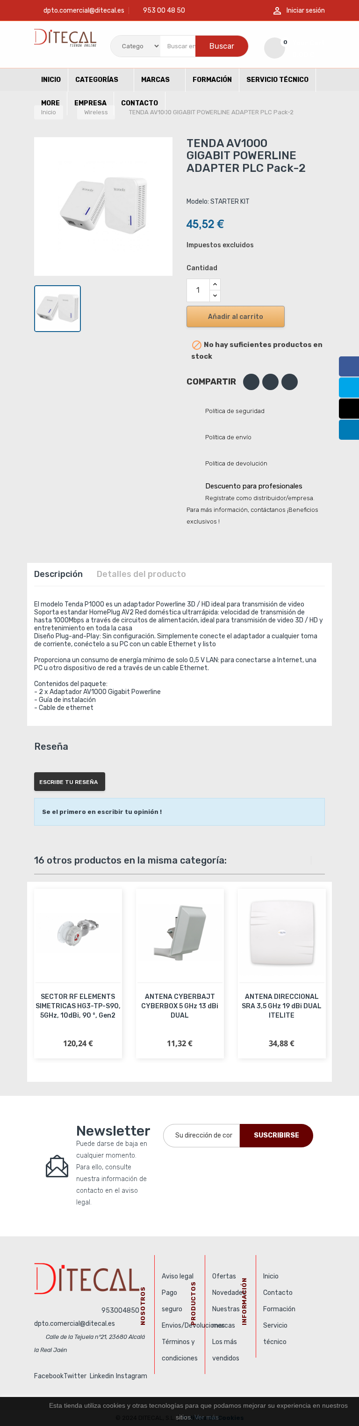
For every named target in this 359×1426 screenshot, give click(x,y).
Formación (279, 1309)
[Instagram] (349, 409)
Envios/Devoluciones (193, 1326)
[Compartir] (251, 382)
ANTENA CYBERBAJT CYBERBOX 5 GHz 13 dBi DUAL (179, 1006)
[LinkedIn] (349, 430)
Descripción (58, 574)
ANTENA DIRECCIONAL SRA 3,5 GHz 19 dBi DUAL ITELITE (282, 1006)
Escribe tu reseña (68, 782)
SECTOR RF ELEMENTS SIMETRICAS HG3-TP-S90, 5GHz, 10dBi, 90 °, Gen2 (78, 1006)
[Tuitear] (270, 382)
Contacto (278, 1293)
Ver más (206, 1417)
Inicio (271, 1276)
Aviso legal (178, 1276)
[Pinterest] (289, 382)
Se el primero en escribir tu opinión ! (102, 811)
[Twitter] (349, 387)
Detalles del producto (141, 574)
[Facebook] (349, 366)
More (50, 103)
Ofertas (224, 1276)
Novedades (229, 1293)
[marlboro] (90, 1278)
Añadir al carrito (235, 317)
